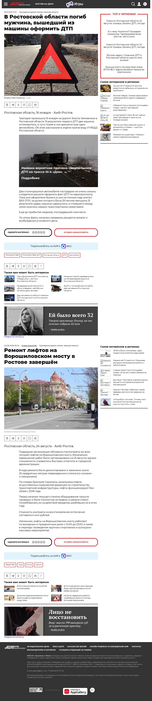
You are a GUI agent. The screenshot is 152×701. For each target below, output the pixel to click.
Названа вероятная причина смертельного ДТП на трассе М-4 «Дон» (56, 170)
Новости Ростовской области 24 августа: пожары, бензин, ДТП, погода (124, 22)
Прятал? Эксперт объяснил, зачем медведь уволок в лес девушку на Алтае (129, 392)
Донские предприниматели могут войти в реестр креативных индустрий (33, 597)
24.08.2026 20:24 (11, 345)
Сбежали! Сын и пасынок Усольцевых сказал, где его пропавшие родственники (130, 107)
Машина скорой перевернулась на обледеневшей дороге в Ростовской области (79, 278)
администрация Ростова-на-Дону (20, 431)
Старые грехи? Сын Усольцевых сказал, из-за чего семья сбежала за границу (129, 372)
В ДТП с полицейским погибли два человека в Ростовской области (78, 288)
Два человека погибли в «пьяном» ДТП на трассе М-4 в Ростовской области (33, 297)
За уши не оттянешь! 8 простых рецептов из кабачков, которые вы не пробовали (130, 88)
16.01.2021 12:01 (10, 12)
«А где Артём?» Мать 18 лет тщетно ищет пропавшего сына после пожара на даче (129, 117)
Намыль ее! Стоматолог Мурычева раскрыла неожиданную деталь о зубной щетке (129, 362)
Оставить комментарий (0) (76, 232)
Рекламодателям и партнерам (41, 650)
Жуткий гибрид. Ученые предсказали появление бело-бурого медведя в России (130, 97)
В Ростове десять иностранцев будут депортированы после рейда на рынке (78, 588)
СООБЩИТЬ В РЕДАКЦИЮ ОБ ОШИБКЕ (75, 650)
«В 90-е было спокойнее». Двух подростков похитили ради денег (128, 351)
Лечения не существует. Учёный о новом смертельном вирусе (128, 136)
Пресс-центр (58, 647)
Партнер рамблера (53, 690)
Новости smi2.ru (14, 336)
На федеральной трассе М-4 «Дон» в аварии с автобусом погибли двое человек (30, 288)
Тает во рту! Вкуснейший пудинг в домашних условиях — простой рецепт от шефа (129, 127)
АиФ (29, 98)
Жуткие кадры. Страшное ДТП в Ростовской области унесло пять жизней (124, 58)
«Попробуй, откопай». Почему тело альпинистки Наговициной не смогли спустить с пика (129, 401)
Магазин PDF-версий (76, 647)
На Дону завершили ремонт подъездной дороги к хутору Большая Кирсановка (77, 597)
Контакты (136, 647)
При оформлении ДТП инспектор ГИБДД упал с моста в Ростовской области (32, 278)
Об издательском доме (38, 647)
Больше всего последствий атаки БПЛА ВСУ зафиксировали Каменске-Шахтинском (124, 69)
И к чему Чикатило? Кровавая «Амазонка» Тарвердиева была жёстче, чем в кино (124, 34)
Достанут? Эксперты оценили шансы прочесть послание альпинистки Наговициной (130, 382)
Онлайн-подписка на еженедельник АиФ (109, 647)
